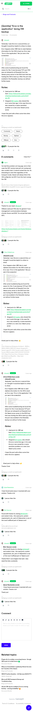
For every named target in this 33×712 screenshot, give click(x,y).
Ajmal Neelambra (9, 487)
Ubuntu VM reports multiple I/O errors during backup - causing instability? (14, 688)
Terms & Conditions (8, 703)
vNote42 (6, 40)
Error (15, 140)
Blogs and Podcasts (9, 14)
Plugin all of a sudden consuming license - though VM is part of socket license (16, 660)
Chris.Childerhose (9, 252)
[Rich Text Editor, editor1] (16, 631)
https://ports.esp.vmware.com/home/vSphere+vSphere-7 (16, 230)
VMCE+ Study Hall (6, 676)
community (7, 131)
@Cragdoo (15, 101)
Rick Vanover (7, 510)
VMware (6, 140)
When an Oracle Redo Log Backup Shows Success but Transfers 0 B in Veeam (16, 668)
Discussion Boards (6, 664)
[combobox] (16, 9)
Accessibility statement (23, 703)
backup (6, 136)
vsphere (16, 136)
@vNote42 (24, 513)
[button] (2, 4)
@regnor (18, 206)
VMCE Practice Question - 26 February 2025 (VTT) (16, 674)
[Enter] (3, 9)
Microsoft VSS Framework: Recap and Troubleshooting (12, 680)
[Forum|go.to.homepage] (8, 4)
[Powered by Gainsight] (16, 699)
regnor (6, 162)
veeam (18, 131)
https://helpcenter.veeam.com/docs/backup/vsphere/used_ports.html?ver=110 (18, 95)
